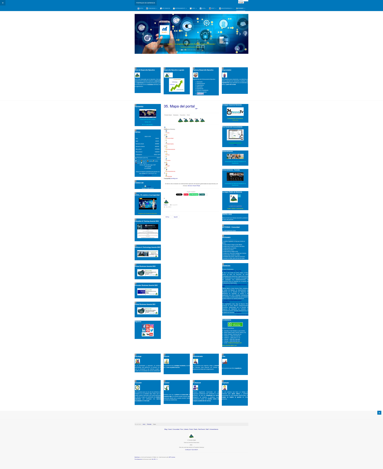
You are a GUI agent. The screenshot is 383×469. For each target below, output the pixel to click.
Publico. (166, 205)
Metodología (200, 94)
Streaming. (235, 120)
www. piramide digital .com (229, 345)
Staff (207, 429)
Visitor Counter (148, 175)
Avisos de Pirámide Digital (242, 315)
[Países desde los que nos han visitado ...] (148, 113)
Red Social (201, 429)
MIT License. (172, 457)
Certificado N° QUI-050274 (191, 449)
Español (233, 208)
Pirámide (149, 424)
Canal (170, 429)
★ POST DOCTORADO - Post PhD (231, 271)
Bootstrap (137, 457)
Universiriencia (239, 208)
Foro (181, 429)
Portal (188, 115)
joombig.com (174, 178)
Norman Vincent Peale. (194, 185)
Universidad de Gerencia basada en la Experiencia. (235, 184)
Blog (165, 429)
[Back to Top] (379, 413)
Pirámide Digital (168, 115)
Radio (195, 429)
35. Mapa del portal (179, 105)
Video (235, 144)
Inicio (144, 424)
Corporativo (182, 115)
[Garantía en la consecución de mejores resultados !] (191, 34)
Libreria (186, 429)
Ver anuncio (238, 312)
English (229, 208)
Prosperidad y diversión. (235, 143)
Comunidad (176, 429)
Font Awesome (138, 459)
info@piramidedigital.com (235, 343)
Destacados (175, 115)
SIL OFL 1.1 (155, 459)
